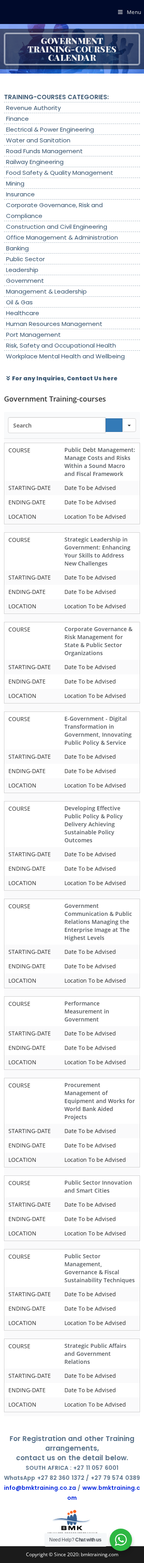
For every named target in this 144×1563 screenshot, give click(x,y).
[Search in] (129, 425)
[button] (71, 378)
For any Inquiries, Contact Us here (65, 378)
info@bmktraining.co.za (40, 1488)
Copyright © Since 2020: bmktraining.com (72, 1554)
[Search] (114, 425)
